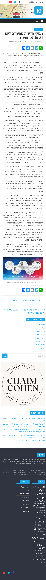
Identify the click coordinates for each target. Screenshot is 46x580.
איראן (41, 490)
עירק (42, 547)
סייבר (37, 542)
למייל (15, 474)
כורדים (43, 532)
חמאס (42, 521)
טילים (43, 525)
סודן (15, 41)
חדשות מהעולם (40, 325)
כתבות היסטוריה (40, 331)
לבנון (36, 534)
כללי (43, 328)
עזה (34, 544)
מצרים (42, 538)
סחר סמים (42, 542)
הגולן (43, 506)
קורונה (11, 41)
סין (35, 541)
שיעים (42, 559)
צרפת (39, 551)
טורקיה (36, 521)
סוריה (35, 538)
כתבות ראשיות (40, 341)
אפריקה (36, 494)
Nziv (29, 41)
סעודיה (39, 544)
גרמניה (36, 501)
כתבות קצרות (38, 30)
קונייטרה (35, 551)
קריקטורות (42, 348)
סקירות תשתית (40, 345)
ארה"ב (22, 41)
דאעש (43, 503)
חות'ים (42, 515)
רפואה (36, 557)
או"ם (43, 487)
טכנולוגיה (37, 524)
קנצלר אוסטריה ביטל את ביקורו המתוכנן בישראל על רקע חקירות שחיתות (24, 311)
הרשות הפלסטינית (40, 511)
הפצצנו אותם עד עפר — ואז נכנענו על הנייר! (31, 441)
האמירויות (37, 503)
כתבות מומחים (40, 335)
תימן (43, 562)
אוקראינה (37, 486)
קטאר (37, 553)
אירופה (42, 494)
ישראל (18, 41)
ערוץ (25, 283)
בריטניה (42, 501)
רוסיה (42, 556)
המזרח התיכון (37, 505)
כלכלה (42, 534)
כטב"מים (38, 532)
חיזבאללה (40, 518)
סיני (44, 545)
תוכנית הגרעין (36, 559)
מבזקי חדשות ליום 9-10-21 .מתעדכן (29, 300)
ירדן (43, 529)
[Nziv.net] (42, 21)
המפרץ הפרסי (40, 508)
